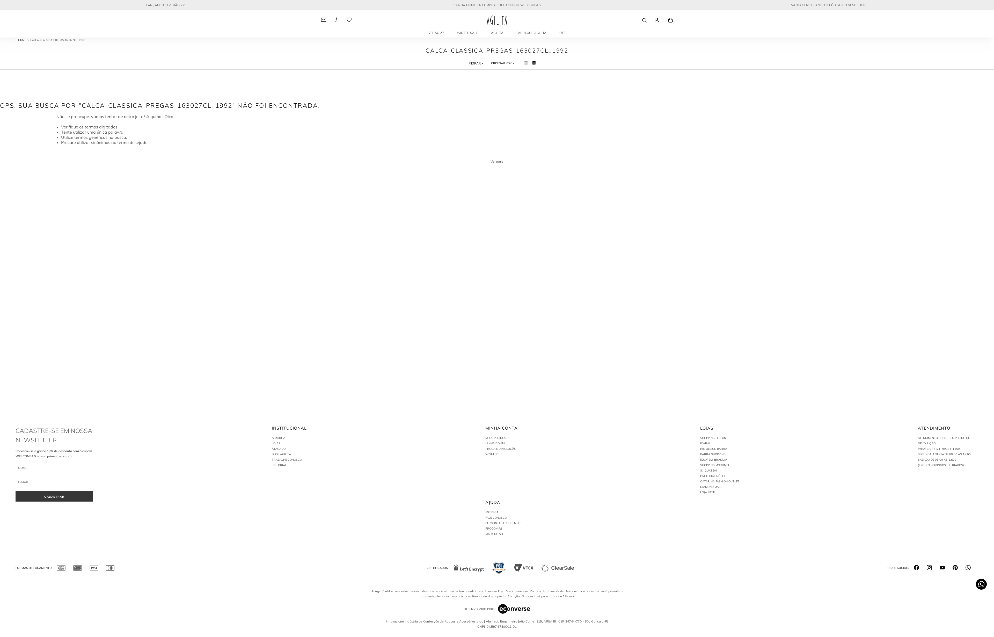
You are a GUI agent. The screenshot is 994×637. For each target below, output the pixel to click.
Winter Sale (467, 33)
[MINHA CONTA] (661, 20)
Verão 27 (436, 33)
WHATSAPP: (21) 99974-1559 (939, 449)
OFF (562, 33)
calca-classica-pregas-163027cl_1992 (57, 40)
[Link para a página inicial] (24, 40)
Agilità (497, 33)
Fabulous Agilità (531, 33)
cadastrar (54, 496)
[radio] (526, 63)
